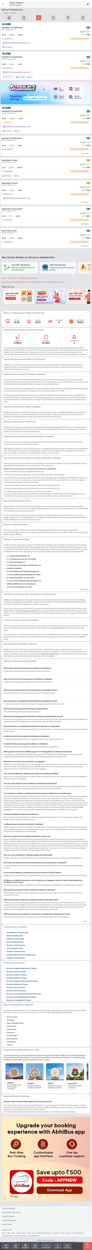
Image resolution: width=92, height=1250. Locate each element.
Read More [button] (61, 282)
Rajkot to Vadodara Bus (15, 939)
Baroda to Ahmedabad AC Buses (19, 1000)
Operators (56, 1233)
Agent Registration (34, 1235)
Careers (68, 1233)
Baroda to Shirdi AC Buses (16, 991)
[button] (3, 3)
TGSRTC (30, 1084)
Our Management (77, 1233)
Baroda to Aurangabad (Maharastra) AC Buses (24, 994)
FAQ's (24, 1233)
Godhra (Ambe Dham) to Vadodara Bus (21, 955)
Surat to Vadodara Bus (15, 942)
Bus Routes (13, 278)
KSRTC (50, 1084)
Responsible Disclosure (44, 1233)
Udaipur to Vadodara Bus (16, 958)
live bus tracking (58, 628)
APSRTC (10, 1083)
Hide (85, 921)
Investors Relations (8, 1235)
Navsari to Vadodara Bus (16, 945)
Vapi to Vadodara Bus (14, 936)
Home (4, 278)
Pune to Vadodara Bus (15, 948)
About (13, 1233)
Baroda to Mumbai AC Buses (17, 984)
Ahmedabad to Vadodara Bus (17, 932)
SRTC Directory (40, 1060)
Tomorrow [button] (12, 13)
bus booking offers (28, 611)
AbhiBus (39, 1240)
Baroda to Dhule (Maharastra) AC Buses (21, 997)
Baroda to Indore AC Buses (17, 978)
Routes (63, 1233)
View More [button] (84, 589)
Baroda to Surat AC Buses (16, 971)
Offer (8, 1233)
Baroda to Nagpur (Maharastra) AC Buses (22, 981)
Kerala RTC (72, 1084)
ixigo (44, 1240)
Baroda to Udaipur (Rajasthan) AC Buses (21, 968)
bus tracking (73, 858)
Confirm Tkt (50, 1240)
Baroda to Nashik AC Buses (17, 975)
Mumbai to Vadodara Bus (16, 951)
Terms (29, 1233)
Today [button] (6, 13)
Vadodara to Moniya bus (50, 654)
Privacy (34, 1233)
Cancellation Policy (21, 1235)
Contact (18, 1233)
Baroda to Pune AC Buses (16, 987)
